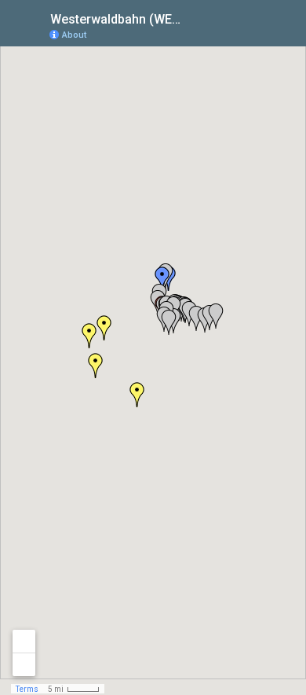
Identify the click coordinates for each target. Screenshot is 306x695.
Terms (27, 689)
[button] (216, 316)
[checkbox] (193, 18)
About (74, 35)
